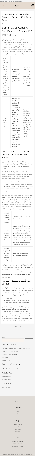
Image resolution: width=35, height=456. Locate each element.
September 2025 (6, 376)
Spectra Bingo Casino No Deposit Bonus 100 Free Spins (17, 174)
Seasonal (17, 431)
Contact (17, 416)
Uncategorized (6, 387)
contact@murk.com (17, 446)
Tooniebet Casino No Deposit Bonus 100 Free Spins (15, 171)
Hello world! (20, 368)
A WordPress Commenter (9, 368)
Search (4, 337)
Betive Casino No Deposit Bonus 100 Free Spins (14, 178)
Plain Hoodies (17, 429)
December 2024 (6, 379)
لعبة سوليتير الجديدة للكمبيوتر (9, 354)
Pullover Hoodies (17, 424)
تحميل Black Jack (6, 360)
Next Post (17, 330)
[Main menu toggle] (3, 6)
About (17, 413)
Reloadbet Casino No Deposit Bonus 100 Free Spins (15, 176)
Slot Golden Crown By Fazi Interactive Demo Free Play (16, 348)
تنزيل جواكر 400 (6, 277)
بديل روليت (5, 357)
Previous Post (17, 326)
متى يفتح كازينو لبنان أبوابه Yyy (10, 351)
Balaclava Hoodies (17, 427)
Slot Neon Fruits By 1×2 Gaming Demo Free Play (15, 181)
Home (17, 411)
